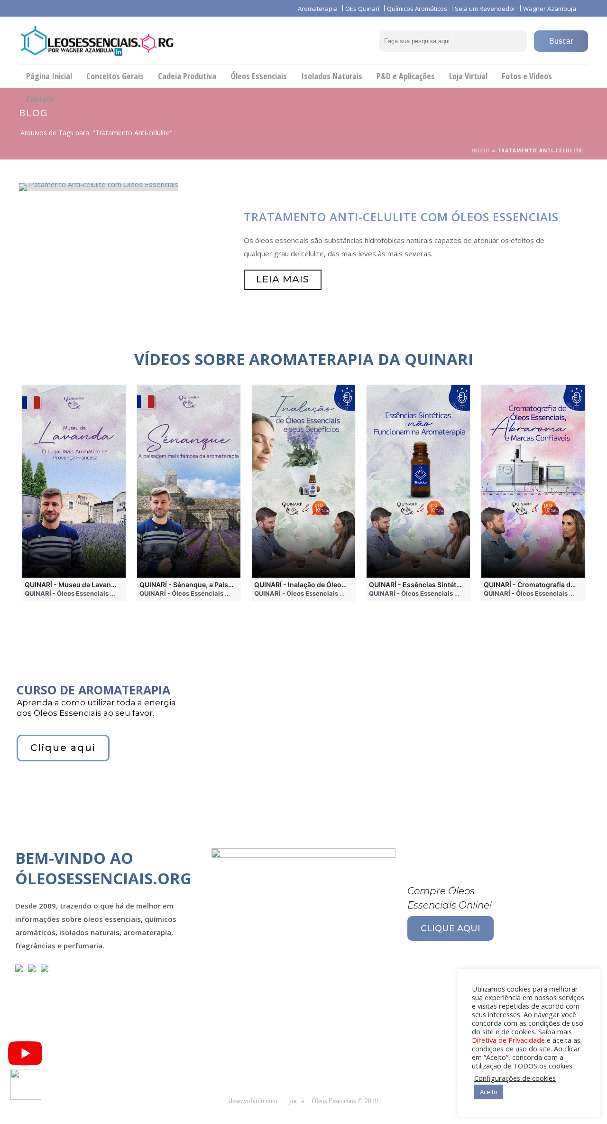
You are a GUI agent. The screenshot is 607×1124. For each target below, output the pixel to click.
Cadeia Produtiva (187, 76)
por (294, 1101)
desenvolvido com (254, 1101)
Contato (40, 98)
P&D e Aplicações (406, 76)
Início (481, 150)
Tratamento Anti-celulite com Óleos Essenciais (401, 217)
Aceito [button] (488, 1091)
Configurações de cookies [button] (515, 1078)
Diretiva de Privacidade (508, 1040)
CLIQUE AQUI (450, 928)
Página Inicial (49, 76)
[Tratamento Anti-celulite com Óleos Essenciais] (98, 186)
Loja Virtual (468, 76)
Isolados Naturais (331, 76)
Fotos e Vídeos (527, 76)
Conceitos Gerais (115, 76)
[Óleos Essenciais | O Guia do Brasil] (97, 40)
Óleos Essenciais (258, 76)
